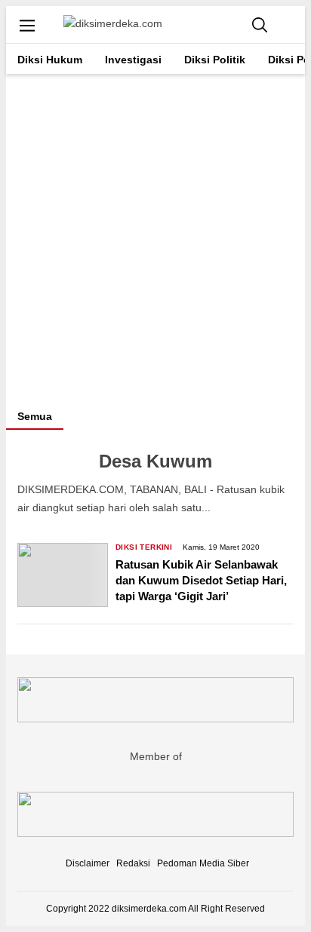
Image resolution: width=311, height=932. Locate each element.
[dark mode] (290, 24)
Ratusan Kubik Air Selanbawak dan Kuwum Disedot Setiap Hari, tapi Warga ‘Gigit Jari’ (201, 580)
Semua (34, 416)
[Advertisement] (155, 236)
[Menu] (27, 25)
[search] (260, 24)
